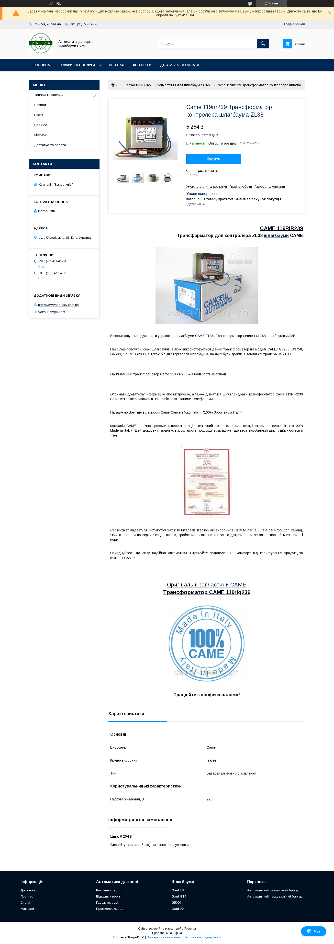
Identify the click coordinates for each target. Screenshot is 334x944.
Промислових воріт (111, 908)
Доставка (28, 890)
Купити (214, 159)
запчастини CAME (222, 585)
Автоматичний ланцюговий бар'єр (273, 890)
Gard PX (178, 908)
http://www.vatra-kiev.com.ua (58, 305)
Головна (41, 65)
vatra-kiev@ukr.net (51, 312)
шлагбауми (276, 235)
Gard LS (178, 890)
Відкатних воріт (108, 896)
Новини (40, 105)
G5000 (176, 902)
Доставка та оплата (179, 65)
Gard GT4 (179, 896)
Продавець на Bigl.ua (167, 933)
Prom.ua (190, 928)
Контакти (142, 65)
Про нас (116, 65)
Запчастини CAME (139, 85)
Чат (317, 931)
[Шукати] (263, 43)
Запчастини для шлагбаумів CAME (185, 85)
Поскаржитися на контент (164, 937)
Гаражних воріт (108, 902)
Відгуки (40, 135)
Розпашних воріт (109, 890)
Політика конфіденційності (202, 937)
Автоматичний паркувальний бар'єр (274, 896)
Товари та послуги (77, 65)
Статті (39, 115)
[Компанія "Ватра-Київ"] (41, 52)
